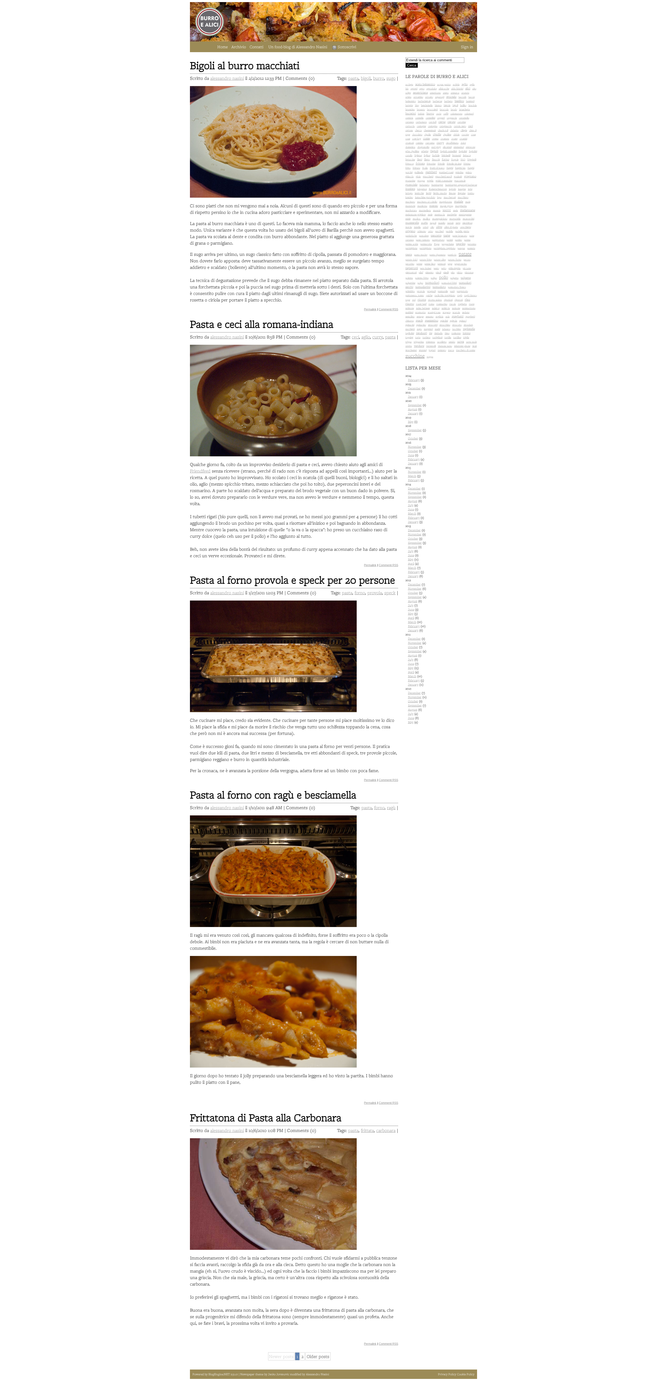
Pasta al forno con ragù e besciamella (273, 794)
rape (407, 299)
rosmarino (441, 304)
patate (465, 253)
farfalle (436, 155)
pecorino (409, 263)
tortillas (457, 337)
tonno (467, 333)
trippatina (419, 341)
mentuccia (440, 214)
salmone (409, 308)
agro (421, 88)
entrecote (470, 147)
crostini (463, 138)
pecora (467, 259)
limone (452, 193)
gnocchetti (428, 176)
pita (453, 272)
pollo (443, 277)
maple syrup (446, 206)
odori (425, 227)
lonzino (409, 197)
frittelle (441, 163)
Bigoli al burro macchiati (244, 65)
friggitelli (471, 159)
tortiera (426, 337)
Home (222, 47)
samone (456, 308)
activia (456, 84)
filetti (419, 159)
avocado (451, 97)
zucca (451, 350)
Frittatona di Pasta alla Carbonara (265, 1117)
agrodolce (432, 88)
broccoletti (432, 109)
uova (460, 341)
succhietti (410, 329)
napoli (433, 223)
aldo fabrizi (457, 88)
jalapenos (422, 189)
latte (470, 189)
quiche (429, 295)
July (410, 505)
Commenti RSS (388, 309)
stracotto (457, 324)
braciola (472, 105)
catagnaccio (446, 126)
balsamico (410, 101)
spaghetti (458, 316)
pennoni (441, 263)
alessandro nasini (227, 78)
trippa (408, 341)
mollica (426, 218)
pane (446, 235)
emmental (459, 147)
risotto (409, 304)
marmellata (425, 210)
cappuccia (452, 117)
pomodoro (439, 287)
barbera (448, 101)
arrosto (429, 97)
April (411, 563)
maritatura (411, 210)
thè (430, 333)
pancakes (424, 235)
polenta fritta (422, 278)
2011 (415, 659)
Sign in (467, 47)
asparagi (439, 97)
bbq (417, 105)
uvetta (408, 346)
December (414, 388)
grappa (421, 180)
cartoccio (410, 126)
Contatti (256, 47)
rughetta (462, 304)
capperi (441, 117)
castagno (432, 126)
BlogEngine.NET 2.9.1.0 (223, 1374)
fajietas (418, 155)
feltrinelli (446, 155)
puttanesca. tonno (414, 295)
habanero (424, 184)
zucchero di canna (465, 350)
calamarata (456, 113)
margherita (461, 206)
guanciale (411, 185)
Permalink (370, 309)
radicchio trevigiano (445, 295)
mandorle (410, 206)
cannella (419, 117)
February (414, 380)
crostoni (409, 142)
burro (378, 78)
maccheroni (450, 197)
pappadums (448, 244)
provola (374, 592)
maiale (458, 201)
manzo (433, 206)
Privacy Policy (447, 1374)
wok (474, 346)
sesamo (430, 316)
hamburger (437, 184)
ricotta (422, 300)
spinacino (421, 324)
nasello (441, 223)
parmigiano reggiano (444, 248)
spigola (453, 320)
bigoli (366, 78)
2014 (415, 503)
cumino (419, 142)
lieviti (428, 193)
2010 (416, 705)
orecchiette (465, 227)
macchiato (463, 197)
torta (418, 337)
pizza (459, 272)
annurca (455, 92)
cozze (426, 138)
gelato (469, 172)
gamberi (431, 172)
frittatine (431, 163)
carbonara (386, 1130)
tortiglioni (437, 337)
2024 (414, 378)
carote (451, 122)
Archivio (238, 47)
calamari (469, 113)
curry (377, 337)
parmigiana (411, 248)
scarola (456, 312)
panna (467, 239)
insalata (410, 189)
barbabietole (424, 101)
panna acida (411, 244)
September (415, 405)
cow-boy (416, 138)
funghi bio (460, 167)
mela (455, 210)
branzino (410, 109)
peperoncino (460, 263)
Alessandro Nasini (317, 1374)
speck (390, 592)
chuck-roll (443, 130)
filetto (427, 159)
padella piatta (462, 231)
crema (435, 138)
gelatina (459, 172)
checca (418, 130)
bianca (438, 105)
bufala (421, 113)
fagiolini (463, 151)
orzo (430, 231)
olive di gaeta (451, 227)
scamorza (420, 312)
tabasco (446, 329)
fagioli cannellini (448, 151)
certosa (409, 130)
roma (431, 304)
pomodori (432, 282)
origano (410, 231)
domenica (410, 147)
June (411, 455)
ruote (471, 304)
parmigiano (425, 248)
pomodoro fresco (457, 287)
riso (467, 299)
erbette (424, 151)
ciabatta (454, 130)
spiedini (444, 320)
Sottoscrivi (347, 47)
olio (432, 227)
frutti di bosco (437, 167)
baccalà (462, 97)
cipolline (447, 134)
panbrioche (411, 235)
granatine (410, 180)
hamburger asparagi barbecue (461, 184)
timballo (438, 333)
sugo (391, 78)
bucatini (410, 113)
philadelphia (454, 268)
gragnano (470, 176)
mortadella (455, 218)
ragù (391, 807)
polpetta (454, 278)
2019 (411, 419)
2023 (415, 386)
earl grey (436, 147)
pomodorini (422, 287)
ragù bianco (470, 295)
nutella (417, 227)
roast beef (421, 304)
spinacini (409, 324)
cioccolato (417, 134)
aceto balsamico (425, 84)
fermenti (456, 155)
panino (458, 239)
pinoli (438, 272)
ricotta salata (435, 299)
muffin (424, 223)
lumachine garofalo (425, 197)
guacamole (460, 180)
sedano (466, 312)
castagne (421, 126)
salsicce (436, 308)
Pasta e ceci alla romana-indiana (261, 324)
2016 (415, 452)
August (412, 409)
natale (450, 223)
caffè (445, 113)
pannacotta (426, 244)
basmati (470, 101)
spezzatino (431, 320)
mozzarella (412, 223)
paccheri (439, 231)
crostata (445, 138)
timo (447, 333)
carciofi (432, 122)
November (415, 447)
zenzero (442, 350)
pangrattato (438, 239)
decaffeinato (452, 142)
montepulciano (439, 218)
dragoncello (423, 147)
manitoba (422, 206)
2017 (413, 436)
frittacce (409, 163)
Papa (437, 244)
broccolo (444, 109)
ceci (355, 337)
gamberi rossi (446, 172)
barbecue (437, 101)
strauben (468, 324)
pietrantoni (411, 272)
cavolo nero (460, 126)
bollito (463, 105)
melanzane (467, 210)
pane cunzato (423, 239)
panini (450, 239)
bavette (409, 105)
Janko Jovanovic (278, 1374)
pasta (353, 78)
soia (448, 316)
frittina (467, 163)
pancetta (436, 235)
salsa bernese (423, 308)
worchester (411, 350)
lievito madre (440, 193)
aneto (446, 92)
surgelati (428, 329)
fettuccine (410, 159)
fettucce (467, 155)
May (410, 422)
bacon (471, 97)
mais (467, 201)
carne (442, 122)
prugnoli (431, 291)
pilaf (421, 272)
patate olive (440, 259)
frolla (425, 167)
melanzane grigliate (415, 214)
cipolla (427, 134)
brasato (421, 109)
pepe (450, 263)
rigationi (448, 299)
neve (458, 223)
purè (452, 291)
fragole (455, 159)
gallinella (419, 172)
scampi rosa (434, 312)
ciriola (456, 134)
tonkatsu (456, 333)
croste (454, 138)
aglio (365, 337)
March (412, 476)
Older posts (318, 1356)
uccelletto (442, 341)
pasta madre (420, 254)
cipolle (437, 134)
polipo (434, 278)
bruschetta (464, 109)
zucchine (415, 355)
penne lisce (429, 263)
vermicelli (431, 346)
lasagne (462, 189)
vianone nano (445, 346)
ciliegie (464, 130)
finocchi (436, 159)
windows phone (462, 346)
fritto (408, 167)
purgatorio (462, 291)
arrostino (418, 97)
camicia (409, 117)
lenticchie (419, 193)
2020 (415, 407)
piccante (467, 268)
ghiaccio (409, 176)
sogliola (439, 316)
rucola (452, 304)
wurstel (423, 350)
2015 (415, 473)
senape (420, 316)
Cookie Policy (465, 1374)
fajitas (427, 155)
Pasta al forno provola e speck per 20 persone (292, 579)
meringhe (452, 214)
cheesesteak (430, 130)
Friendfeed (200, 471)
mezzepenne (465, 214)
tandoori (421, 333)
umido (452, 341)
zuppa (430, 356)
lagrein (452, 189)
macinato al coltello (427, 201)
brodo (454, 109)
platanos (469, 272)
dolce (463, 142)
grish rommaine (444, 180)
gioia (418, 176)
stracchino (445, 324)
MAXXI (447, 210)
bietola (447, 105)
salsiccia (446, 308)
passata (471, 248)
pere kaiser (425, 268)
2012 (415, 605)
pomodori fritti (449, 282)
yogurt (432, 350)
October (413, 438)
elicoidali (447, 147)
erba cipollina (412, 151)
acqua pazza (444, 84)
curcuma (430, 142)
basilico (459, 101)
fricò (463, 159)
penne (419, 263)
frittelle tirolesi (454, 163)
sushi (437, 329)
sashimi (409, 312)
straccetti (432, 324)
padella (449, 231)
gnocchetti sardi (443, 176)
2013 (415, 551)
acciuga (409, 84)
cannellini (430, 117)
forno (360, 592)
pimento (429, 272)
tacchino (456, 329)
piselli (446, 272)
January (413, 397)
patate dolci (411, 259)
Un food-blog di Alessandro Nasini (297, 47)
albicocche (444, 88)
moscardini (468, 218)
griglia (430, 180)
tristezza (430, 341)
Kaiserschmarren (438, 189)
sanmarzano (468, 308)
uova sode (471, 341)
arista (408, 97)
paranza (471, 244)
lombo (471, 193)
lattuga (409, 193)
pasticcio (452, 254)
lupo (439, 197)
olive (439, 227)
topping (409, 337)
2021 (413, 394)
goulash (458, 176)
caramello (464, 117)
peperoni (411, 268)
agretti (414, 88)
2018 (415, 428)
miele (408, 218)
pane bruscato (459, 235)
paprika (460, 244)
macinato (410, 201)
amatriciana (420, 92)
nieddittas (467, 223)
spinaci (462, 320)
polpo (420, 282)
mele (430, 214)
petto (443, 268)
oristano (421, 231)
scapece (446, 312)
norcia (408, 227)
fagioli (434, 151)
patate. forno (454, 259)
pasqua (461, 248)
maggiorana (445, 201)
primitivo (410, 291)
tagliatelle (469, 329)
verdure (419, 346)
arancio (465, 92)
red (414, 299)
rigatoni (459, 299)
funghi (450, 167)
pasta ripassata (437, 254)
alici (467, 88)
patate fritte (425, 259)
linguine (462, 193)
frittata (367, 1130)
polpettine (410, 282)
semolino (410, 316)
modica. (417, 218)
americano (435, 92)
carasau (409, 122)
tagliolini (409, 333)
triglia (466, 337)
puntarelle (443, 291)
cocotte (465, 134)
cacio (438, 113)
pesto (436, 268)
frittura (416, 167)
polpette (466, 278)
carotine (462, 122)
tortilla (447, 337)
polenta (409, 278)
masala (437, 210)
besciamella (427, 105)
